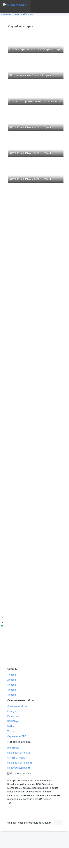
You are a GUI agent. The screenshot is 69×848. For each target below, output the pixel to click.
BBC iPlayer (13, 721)
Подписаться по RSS (19, 752)
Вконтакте (13, 747)
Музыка (9, 32)
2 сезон (11, 679)
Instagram (12, 711)
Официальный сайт (18, 706)
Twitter (11, 731)
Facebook (12, 716)
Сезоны (34, 19)
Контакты (51, 32)
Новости (32, 32)
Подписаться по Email (19, 762)
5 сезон (11, 694)
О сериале (11, 19)
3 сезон (11, 684)
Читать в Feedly (16, 757)
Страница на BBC (16, 736)
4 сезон (11, 689)
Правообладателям (18, 767)
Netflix (10, 726)
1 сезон (11, 674)
